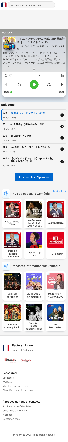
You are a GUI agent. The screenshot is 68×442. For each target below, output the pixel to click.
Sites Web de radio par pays (18, 390)
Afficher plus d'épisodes (34, 177)
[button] (40, 75)
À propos (7, 414)
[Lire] (34, 84)
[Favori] (11, 75)
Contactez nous (11, 418)
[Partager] (6, 75)
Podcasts (7, 32)
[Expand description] (34, 69)
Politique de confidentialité (17, 406)
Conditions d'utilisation (15, 410)
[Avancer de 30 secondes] (48, 84)
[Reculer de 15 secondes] (19, 84)
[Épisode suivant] (61, 84)
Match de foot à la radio (15, 386)
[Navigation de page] (62, 5)
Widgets (7, 381)
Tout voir (58, 191)
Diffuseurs (8, 377)
